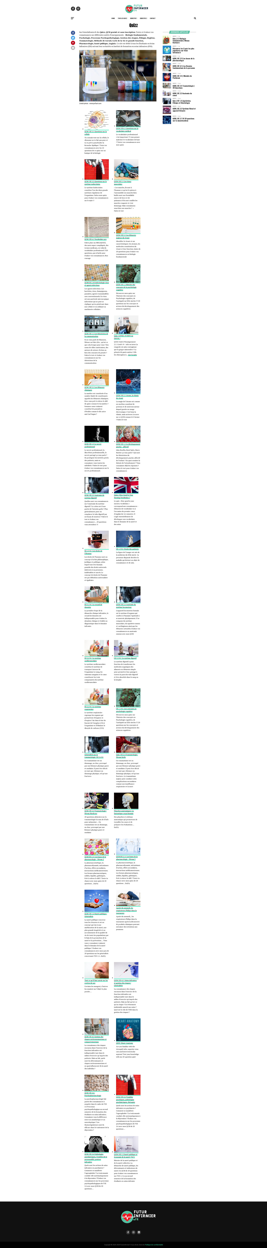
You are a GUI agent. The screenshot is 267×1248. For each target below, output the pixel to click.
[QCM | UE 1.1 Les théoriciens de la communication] (96, 323)
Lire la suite (132, 355)
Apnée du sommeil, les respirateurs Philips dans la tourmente (126, 910)
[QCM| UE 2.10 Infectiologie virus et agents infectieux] (96, 272)
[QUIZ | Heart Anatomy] (128, 1030)
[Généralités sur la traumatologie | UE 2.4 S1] (96, 744)
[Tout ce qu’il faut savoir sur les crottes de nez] (96, 970)
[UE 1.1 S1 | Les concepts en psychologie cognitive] (128, 697)
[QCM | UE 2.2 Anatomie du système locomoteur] (128, 594)
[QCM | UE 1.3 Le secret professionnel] (96, 434)
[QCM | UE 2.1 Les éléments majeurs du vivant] (128, 225)
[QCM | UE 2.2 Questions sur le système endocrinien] (96, 169)
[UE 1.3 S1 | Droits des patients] (128, 539)
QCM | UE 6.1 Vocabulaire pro (95, 239)
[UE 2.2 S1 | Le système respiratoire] (96, 696)
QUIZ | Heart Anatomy (124, 1043)
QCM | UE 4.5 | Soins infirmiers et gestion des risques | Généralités (125, 983)
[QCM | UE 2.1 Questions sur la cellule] (96, 120)
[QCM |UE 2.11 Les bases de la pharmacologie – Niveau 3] (128, 847)
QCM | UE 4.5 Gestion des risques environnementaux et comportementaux (95, 1039)
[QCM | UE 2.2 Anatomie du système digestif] (96, 485)
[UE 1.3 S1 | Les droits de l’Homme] (96, 540)
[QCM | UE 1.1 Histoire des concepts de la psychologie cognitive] (128, 273)
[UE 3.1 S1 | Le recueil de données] (96, 594)
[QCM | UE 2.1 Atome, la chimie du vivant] (128, 381)
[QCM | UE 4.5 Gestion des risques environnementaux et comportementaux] (96, 1026)
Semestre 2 (143, 18)
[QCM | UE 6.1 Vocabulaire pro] (96, 227)
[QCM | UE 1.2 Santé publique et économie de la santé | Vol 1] (126, 1144)
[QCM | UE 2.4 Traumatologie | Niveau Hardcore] (96, 801)
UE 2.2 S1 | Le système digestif (125, 658)
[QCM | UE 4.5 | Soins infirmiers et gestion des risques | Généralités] (126, 970)
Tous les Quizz (122, 18)
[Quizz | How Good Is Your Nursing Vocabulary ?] (126, 485)
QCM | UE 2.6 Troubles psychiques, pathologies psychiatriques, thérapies (125, 1099)
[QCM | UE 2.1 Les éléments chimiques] (96, 377)
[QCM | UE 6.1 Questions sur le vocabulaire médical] (128, 118)
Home (113, 18)
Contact (153, 18)
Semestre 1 (133, 18)
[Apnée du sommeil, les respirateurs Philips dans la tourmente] (128, 898)
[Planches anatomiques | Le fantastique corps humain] (126, 801)
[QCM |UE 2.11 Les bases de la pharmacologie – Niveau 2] (96, 847)
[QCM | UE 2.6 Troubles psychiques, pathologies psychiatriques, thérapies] (128, 1085)
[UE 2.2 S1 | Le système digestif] (126, 648)
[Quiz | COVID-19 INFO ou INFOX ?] (126, 325)
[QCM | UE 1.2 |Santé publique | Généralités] (96, 901)
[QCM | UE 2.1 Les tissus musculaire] (126, 169)
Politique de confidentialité (154, 1245)
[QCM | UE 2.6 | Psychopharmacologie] (96, 1083)
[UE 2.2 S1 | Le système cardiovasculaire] (96, 648)
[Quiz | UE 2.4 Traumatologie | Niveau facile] (128, 744)
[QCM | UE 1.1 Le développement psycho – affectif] (128, 434)
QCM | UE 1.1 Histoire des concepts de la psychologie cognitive (126, 287)
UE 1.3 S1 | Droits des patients (127, 549)
